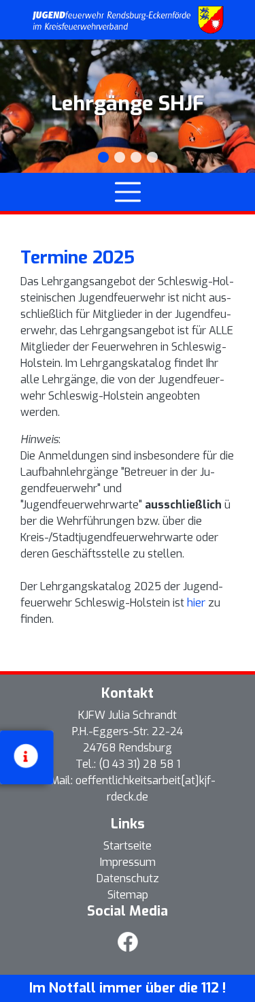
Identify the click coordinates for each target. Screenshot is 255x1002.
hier (197, 603)
